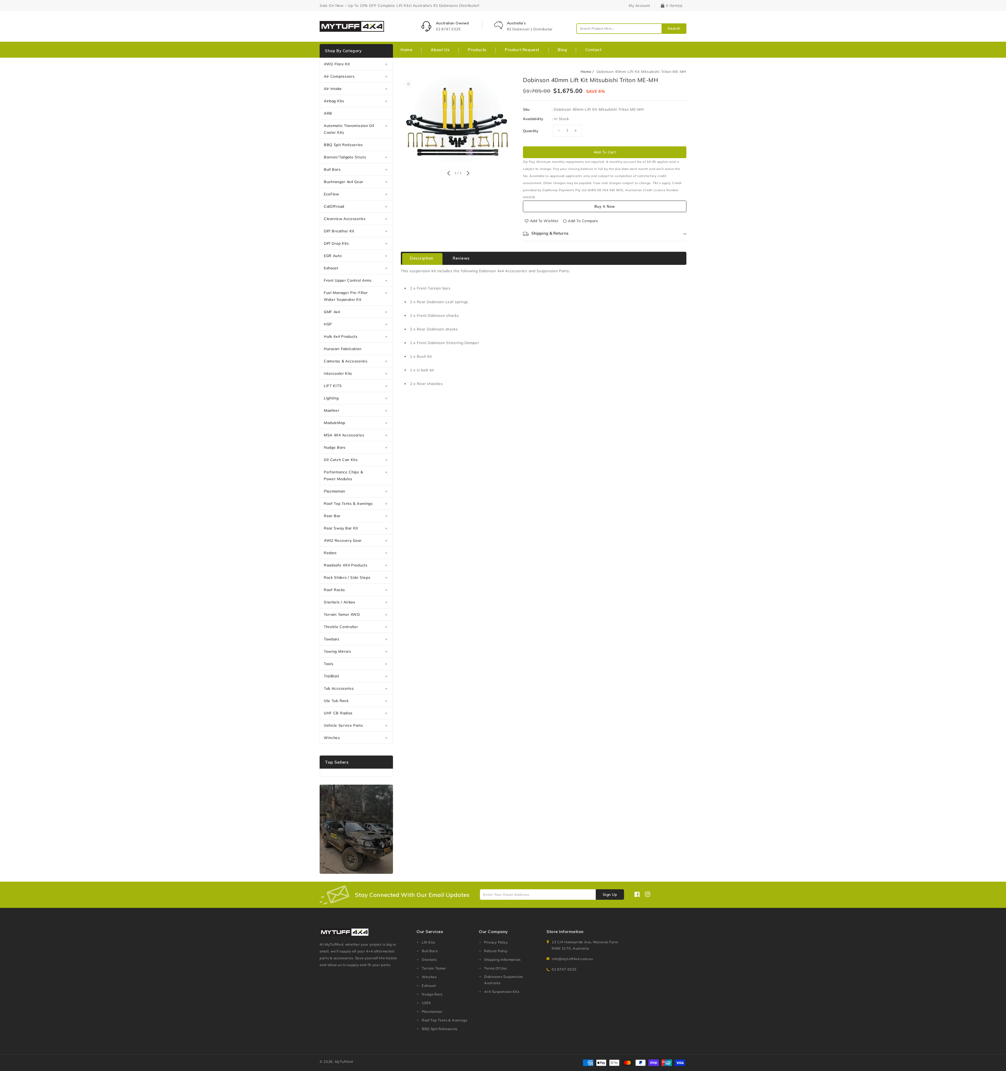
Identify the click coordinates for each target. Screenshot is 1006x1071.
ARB (328, 113)
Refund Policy (496, 951)
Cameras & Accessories (346, 361)
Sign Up (610, 894)
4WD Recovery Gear (343, 540)
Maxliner (332, 410)
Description (421, 258)
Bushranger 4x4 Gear (343, 181)
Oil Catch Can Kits (341, 459)
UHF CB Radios (338, 713)
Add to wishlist (544, 220)
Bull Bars (332, 169)
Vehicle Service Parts (343, 725)
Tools (328, 663)
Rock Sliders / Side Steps (347, 577)
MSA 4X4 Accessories (344, 435)
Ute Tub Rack (336, 700)
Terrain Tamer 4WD (342, 614)
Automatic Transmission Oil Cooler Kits (349, 129)
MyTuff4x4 (344, 1061)
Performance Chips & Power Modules (343, 475)
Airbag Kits (334, 101)
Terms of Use (495, 968)
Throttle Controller (341, 626)
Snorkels (429, 959)
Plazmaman (334, 491)
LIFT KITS (333, 385)
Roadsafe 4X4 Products (346, 565)
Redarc (330, 552)
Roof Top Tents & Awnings (348, 503)
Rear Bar (332, 515)
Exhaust (331, 268)
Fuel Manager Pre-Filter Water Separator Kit (346, 296)
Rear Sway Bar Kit (341, 528)
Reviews (461, 258)
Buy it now (604, 206)
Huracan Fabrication (342, 348)
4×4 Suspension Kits (501, 991)
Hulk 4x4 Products (341, 336)
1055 (426, 1003)
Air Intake (333, 88)
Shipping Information (502, 959)
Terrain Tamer (434, 968)
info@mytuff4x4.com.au (572, 959)
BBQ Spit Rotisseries (343, 144)
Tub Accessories (339, 688)
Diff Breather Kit (339, 231)
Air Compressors (339, 76)
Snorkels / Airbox (339, 602)
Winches (332, 737)
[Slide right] (467, 174)
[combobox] (631, 28)
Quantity (530, 130)
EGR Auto (333, 255)
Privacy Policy (496, 942)
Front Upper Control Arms (348, 280)
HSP (328, 324)
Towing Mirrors (337, 651)
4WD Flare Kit (337, 64)
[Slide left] (448, 174)
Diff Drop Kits (336, 243)
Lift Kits (428, 942)
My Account (639, 5)
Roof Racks (334, 589)
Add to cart (605, 152)
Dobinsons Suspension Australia (503, 979)
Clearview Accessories (345, 218)
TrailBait (331, 676)
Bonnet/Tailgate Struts (345, 157)
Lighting (331, 398)
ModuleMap (334, 422)
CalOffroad (334, 206)
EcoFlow (331, 194)
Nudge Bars (335, 447)
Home (586, 71)
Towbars (332, 639)
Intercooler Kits (338, 373)
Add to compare (583, 220)
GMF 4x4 (332, 311)
